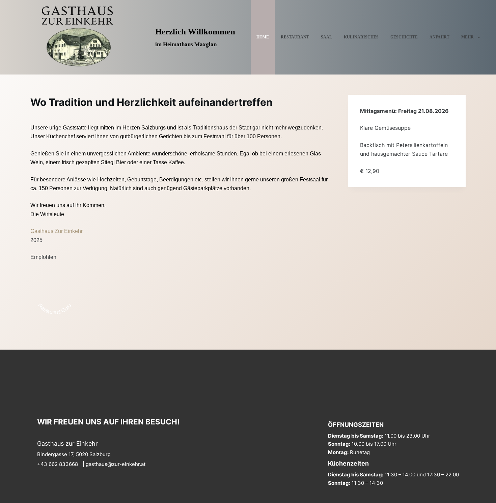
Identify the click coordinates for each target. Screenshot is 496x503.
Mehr (467, 37)
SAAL (326, 37)
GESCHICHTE (404, 37)
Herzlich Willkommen (195, 31)
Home (262, 37)
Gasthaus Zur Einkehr (56, 231)
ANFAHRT (439, 37)
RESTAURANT (295, 37)
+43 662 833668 (57, 464)
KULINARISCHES (361, 37)
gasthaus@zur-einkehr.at (115, 464)
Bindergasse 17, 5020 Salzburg (74, 454)
